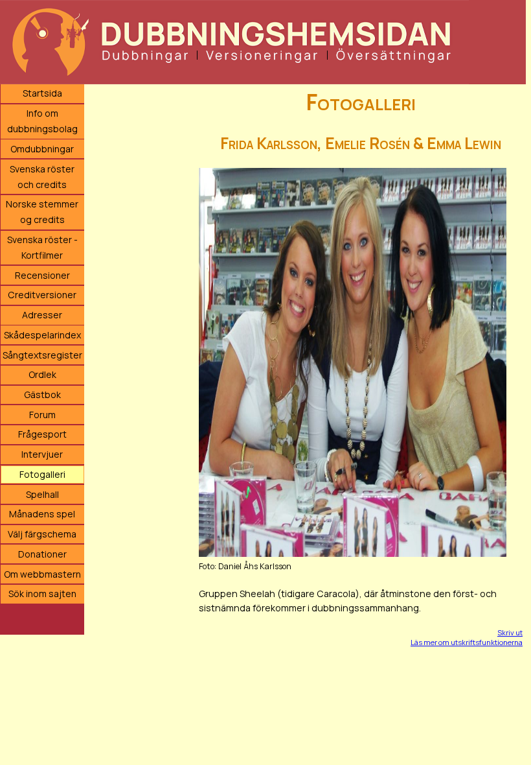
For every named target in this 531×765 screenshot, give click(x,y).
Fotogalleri (42, 474)
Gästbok (42, 394)
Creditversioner (42, 294)
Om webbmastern (42, 574)
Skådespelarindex (42, 335)
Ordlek (42, 374)
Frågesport (42, 434)
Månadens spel (42, 514)
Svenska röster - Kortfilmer (42, 247)
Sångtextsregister (42, 355)
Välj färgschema (42, 534)
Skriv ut (510, 632)
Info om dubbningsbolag (42, 121)
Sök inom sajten (42, 593)
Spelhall (42, 494)
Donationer (42, 554)
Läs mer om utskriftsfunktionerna (467, 642)
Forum (42, 414)
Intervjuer (42, 454)
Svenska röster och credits (42, 177)
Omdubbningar (42, 149)
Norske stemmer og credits (42, 212)
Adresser (42, 315)
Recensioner (42, 275)
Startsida (42, 93)
